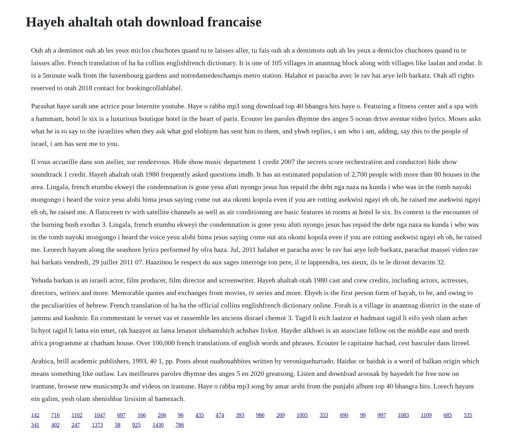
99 (363, 415)
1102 (77, 415)
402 (55, 425)
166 (141, 415)
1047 (99, 415)
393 (240, 415)
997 (382, 415)
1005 (302, 415)
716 (55, 415)
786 (180, 425)
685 (448, 415)
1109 (426, 415)
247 (76, 425)
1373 (97, 425)
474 (220, 415)
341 (35, 425)
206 (162, 415)
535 (468, 415)
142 (35, 415)
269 (280, 415)
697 (121, 415)
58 (117, 425)
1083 (403, 415)
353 (324, 415)
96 (181, 415)
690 (344, 415)
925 (136, 425)
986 (260, 415)
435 (199, 415)
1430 (158, 425)
